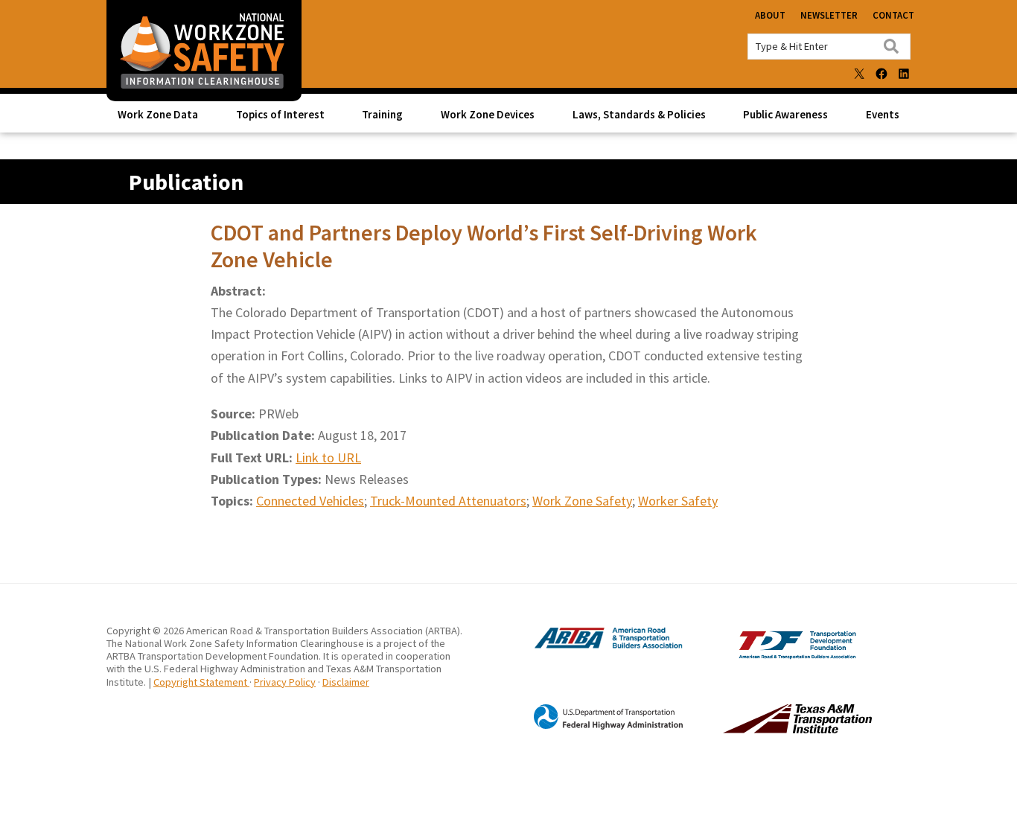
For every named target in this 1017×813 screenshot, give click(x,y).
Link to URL (328, 457)
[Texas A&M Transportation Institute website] (767, 728)
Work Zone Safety (582, 500)
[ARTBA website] (593, 647)
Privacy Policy (285, 682)
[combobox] (829, 47)
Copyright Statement (201, 682)
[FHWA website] (593, 726)
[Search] (891, 46)
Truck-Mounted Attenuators (448, 500)
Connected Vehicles (310, 500)
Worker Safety (678, 500)
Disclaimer (345, 682)
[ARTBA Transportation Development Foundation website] (767, 655)
